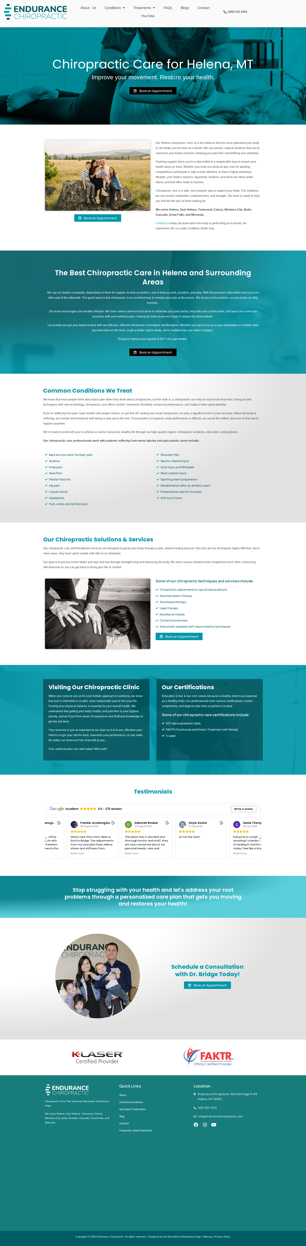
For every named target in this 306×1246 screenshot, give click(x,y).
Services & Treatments (132, 1109)
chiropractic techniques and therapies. (155, 325)
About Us (88, 8)
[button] (260, 838)
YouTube (148, 16)
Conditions (113, 8)
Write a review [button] (243, 809)
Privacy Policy (222, 1236)
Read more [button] (56, 853)
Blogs (185, 8)
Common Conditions (131, 1102)
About (122, 1095)
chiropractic (118, 297)
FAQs (167, 8)
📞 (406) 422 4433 (235, 11)
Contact (203, 8)
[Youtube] (213, 1124)
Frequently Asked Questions (135, 1130)
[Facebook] (196, 1124)
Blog (121, 1116)
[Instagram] (205, 1124)
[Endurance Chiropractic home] (36, 12)
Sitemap (207, 1236)
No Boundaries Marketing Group (182, 1236)
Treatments (142, 8)
